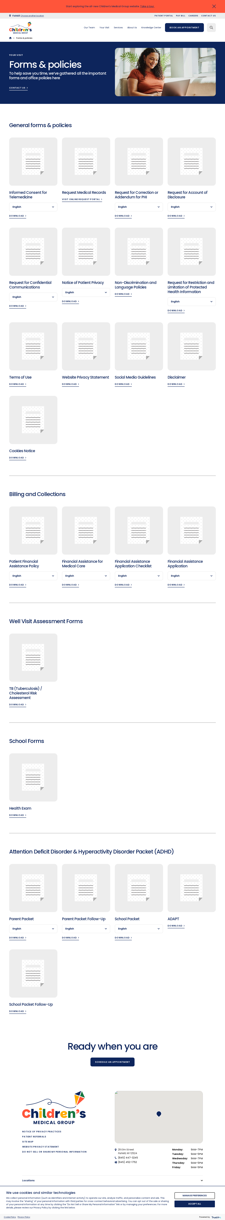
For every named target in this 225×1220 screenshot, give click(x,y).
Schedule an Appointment (112, 1062)
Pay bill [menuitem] (180, 15)
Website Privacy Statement (40, 1146)
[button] (158, 1114)
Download (16, 215)
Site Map (28, 1141)
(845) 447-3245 (128, 1157)
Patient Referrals (34, 1136)
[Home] (10, 38)
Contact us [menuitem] (208, 15)
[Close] (214, 6)
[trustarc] (216, 1217)
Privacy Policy (24, 1217)
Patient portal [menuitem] (164, 15)
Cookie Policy (10, 1217)
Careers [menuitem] (193, 15)
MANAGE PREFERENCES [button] (195, 1195)
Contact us (17, 87)
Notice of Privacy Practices (41, 1131)
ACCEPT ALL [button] (194, 1203)
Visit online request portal (81, 199)
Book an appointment (184, 27)
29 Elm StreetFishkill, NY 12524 (127, 1151)
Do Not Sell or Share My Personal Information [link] (54, 1151)
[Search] (211, 27)
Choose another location (32, 15)
